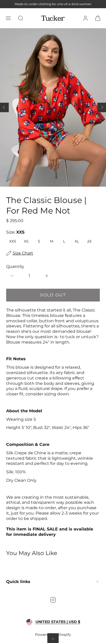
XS (26, 241)
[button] (8, 18)
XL (77, 241)
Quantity (15, 266)
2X (89, 241)
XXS (12, 241)
